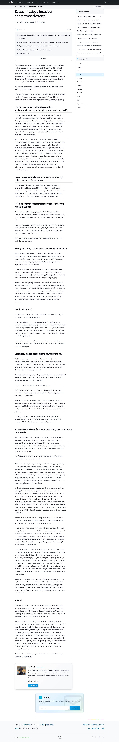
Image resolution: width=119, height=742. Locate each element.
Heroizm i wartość (24, 53)
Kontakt (42, 725)
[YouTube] (102, 737)
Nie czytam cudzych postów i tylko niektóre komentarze (35, 50)
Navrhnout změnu (99, 6)
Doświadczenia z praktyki (35, 6)
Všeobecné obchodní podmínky (93, 725)
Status (17, 728)
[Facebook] (99, 737)
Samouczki (22, 6)
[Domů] (16, 6)
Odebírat (74, 708)
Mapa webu (50, 725)
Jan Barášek (30, 22)
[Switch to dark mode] (108, 2)
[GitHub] (95, 737)
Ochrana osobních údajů (96, 728)
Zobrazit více (42, 58)
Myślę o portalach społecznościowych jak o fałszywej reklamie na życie (39, 46)
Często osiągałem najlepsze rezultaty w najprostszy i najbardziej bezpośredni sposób (43, 42)
